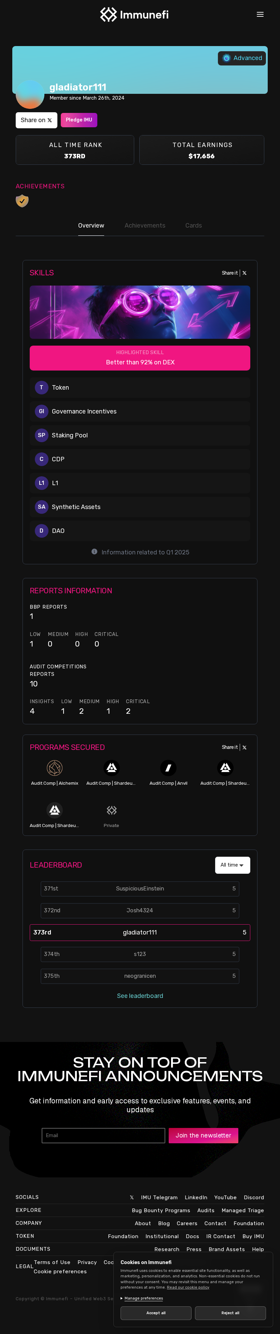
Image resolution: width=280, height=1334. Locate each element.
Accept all (154, 1313)
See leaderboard (140, 996)
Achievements (145, 225)
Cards (193, 225)
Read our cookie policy (188, 1287)
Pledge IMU (79, 120)
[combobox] (232, 865)
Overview (91, 225)
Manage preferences (144, 1298)
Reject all (227, 1313)
